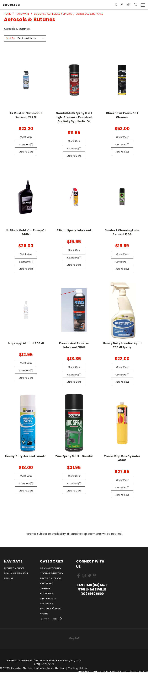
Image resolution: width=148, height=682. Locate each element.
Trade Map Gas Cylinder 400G (122, 458)
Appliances (46, 603)
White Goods (48, 598)
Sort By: (10, 38)
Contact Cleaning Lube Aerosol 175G (122, 232)
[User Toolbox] (122, 4)
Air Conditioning (50, 568)
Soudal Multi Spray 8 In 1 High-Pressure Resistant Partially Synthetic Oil (74, 117)
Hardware (46, 583)
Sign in (8, 573)
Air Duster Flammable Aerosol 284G (25, 115)
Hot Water (46, 593)
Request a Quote (14, 568)
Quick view (26, 137)
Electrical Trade (50, 578)
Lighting (45, 588)
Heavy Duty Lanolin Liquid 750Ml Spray (122, 345)
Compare (24, 144)
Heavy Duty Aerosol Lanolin (26, 456)
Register (22, 573)
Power (44, 613)
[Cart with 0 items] (136, 4)
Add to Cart (26, 151)
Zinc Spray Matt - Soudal (73, 456)
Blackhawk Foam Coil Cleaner (122, 115)
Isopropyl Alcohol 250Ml (26, 343)
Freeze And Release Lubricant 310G (74, 345)
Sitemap (8, 578)
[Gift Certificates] (129, 4)
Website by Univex (113, 680)
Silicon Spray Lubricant (74, 230)
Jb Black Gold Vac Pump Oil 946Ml (26, 232)
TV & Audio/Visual (50, 608)
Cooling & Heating (51, 573)
